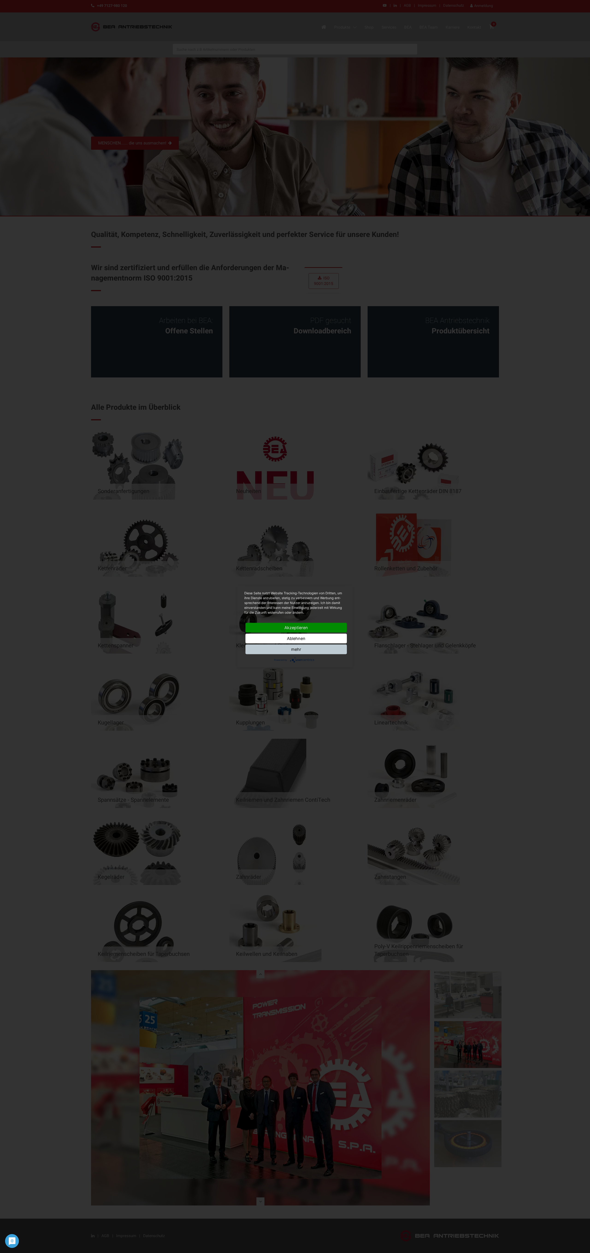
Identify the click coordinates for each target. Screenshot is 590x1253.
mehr (296, 649)
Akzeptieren (296, 627)
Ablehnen (296, 638)
